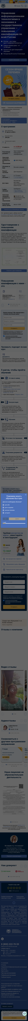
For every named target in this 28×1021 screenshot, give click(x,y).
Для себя (7, 505)
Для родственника (10, 510)
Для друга (7, 512)
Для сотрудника (9, 507)
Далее (17, 519)
